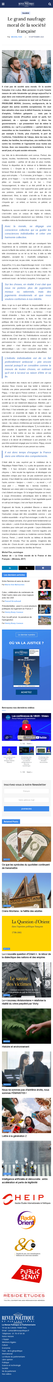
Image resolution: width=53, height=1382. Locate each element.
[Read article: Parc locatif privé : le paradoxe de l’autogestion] (44, 620)
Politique (5, 1362)
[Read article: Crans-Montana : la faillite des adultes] (26, 890)
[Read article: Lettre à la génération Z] (26, 1115)
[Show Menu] (3, 4)
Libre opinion (7, 1359)
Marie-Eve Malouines (14, 584)
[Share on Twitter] (26, 568)
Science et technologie (11, 1365)
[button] (29, 743)
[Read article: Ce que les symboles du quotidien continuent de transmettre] (26, 844)
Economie (6, 1348)
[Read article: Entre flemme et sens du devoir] (44, 584)
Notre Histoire (8, 1336)
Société (25, 13)
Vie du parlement (9, 1371)
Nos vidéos (6, 1374)
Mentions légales (9, 1342)
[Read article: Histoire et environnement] (26, 1026)
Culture (5, 1345)
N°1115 (6, 949)
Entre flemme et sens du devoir (16, 581)
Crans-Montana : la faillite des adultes (22, 911)
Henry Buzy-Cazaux (14, 612)
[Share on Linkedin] (10, 568)
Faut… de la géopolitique (12, 1351)
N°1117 (6, 859)
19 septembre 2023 (36, 37)
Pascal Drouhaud (13, 601)
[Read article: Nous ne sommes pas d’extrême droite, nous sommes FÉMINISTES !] (26, 1069)
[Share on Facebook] (43, 568)
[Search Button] (49, 4)
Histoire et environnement (15, 1046)
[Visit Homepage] (26, 3)
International (7, 1353)
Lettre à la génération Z (14, 1136)
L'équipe (5, 1339)
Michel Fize (16, 37)
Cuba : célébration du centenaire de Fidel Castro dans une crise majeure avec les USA (18, 595)
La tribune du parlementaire (13, 1356)
